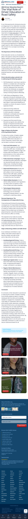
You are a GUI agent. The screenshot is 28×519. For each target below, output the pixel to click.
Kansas (2, 480)
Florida (20, 474)
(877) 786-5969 (9, 453)
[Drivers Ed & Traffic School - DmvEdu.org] (7, 2)
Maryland (12, 482)
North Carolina (13, 490)
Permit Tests (17, 511)
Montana (12, 486)
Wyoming (3, 501)
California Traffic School (7, 441)
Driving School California (20, 509)
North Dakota (21, 490)
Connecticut (3, 474)
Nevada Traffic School (6, 443)
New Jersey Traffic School (7, 444)
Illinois (2, 478)
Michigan (3, 484)
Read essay (5, 354)
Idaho (20, 476)
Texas (20, 495)
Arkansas (3, 473)
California (12, 473)
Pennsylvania (4, 493)
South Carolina (22, 493)
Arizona (20, 471)
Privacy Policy (4, 512)
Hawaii (11, 476)
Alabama (3, 471)
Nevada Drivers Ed (6, 436)
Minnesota (12, 484)
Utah (2, 497)
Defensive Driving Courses (7, 509)
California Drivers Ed (6, 432)
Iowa (20, 478)
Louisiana (21, 480)
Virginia (20, 497)
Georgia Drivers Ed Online (7, 434)
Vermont (12, 497)
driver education (13, 33)
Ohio (2, 491)
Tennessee (12, 495)
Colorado (21, 473)
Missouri (3, 486)
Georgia (3, 476)
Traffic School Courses (19, 508)
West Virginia (12, 499)
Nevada (3, 488)
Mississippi (21, 484)
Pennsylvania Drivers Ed (7, 437)
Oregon (20, 491)
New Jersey (21, 488)
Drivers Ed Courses (6, 508)
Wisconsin (21, 499)
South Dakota (4, 495)
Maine (2, 482)
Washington (3, 499)
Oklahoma (12, 491)
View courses (22, 425)
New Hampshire (13, 488)
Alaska (11, 471)
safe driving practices (9, 220)
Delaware (12, 474)
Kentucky (12, 480)
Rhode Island (12, 493)
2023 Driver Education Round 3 (13, 4)
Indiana (11, 478)
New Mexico (3, 490)
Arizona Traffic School (6, 439)
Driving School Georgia (6, 511)
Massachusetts (22, 482)
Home (2, 4)
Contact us (3, 454)
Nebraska (21, 486)
